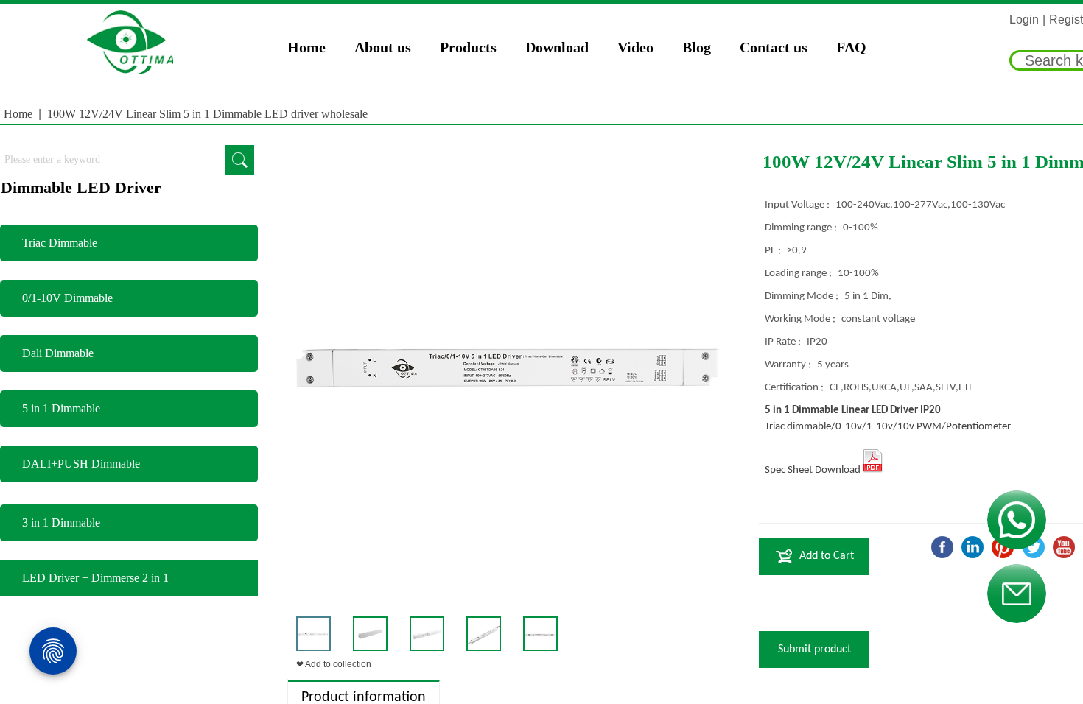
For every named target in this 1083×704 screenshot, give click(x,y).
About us (382, 47)
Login (1024, 19)
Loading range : (799, 273)
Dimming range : (802, 227)
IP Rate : (784, 342)
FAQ (851, 47)
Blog (696, 47)
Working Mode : (801, 319)
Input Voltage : (798, 205)
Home (306, 47)
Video (635, 47)
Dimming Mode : (803, 296)
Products (468, 47)
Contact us (773, 47)
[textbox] (112, 160)
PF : (774, 250)
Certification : (795, 387)
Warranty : (789, 364)
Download (557, 47)
